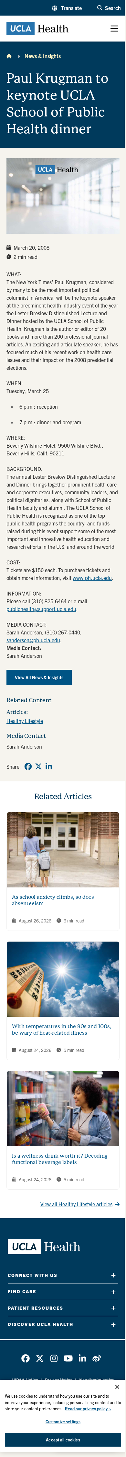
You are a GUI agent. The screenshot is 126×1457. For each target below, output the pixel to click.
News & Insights (43, 56)
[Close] (117, 1387)
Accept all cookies (63, 1439)
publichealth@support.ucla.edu (41, 609)
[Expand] (113, 1275)
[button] (67, 7)
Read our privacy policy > (88, 1408)
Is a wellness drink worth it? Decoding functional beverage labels (60, 1159)
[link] (28, 766)
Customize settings (63, 1421)
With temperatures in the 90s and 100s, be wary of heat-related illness (61, 1029)
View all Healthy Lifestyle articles (76, 1204)
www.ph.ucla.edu (92, 577)
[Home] (9, 56)
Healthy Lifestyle (24, 720)
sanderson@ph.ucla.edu (33, 640)
